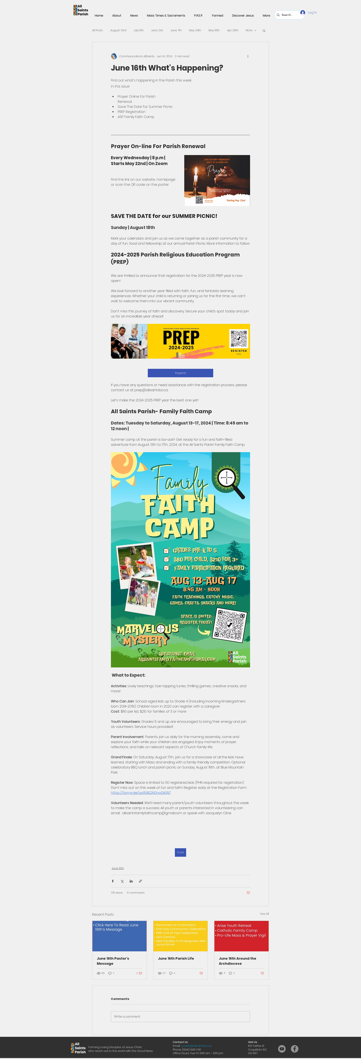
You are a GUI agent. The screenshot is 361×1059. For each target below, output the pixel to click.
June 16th (118, 868)
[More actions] (248, 56)
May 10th (214, 30)
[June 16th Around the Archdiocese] (241, 936)
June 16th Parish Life (176, 958)
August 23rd (118, 30)
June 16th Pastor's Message (113, 961)
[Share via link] (140, 881)
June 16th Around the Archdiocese (237, 961)
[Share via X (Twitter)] (122, 881)
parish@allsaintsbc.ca (197, 1046)
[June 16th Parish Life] (180, 936)
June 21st (157, 30)
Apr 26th (232, 30)
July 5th (139, 30)
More (249, 30)
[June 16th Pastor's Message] (119, 936)
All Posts (97, 30)
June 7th (176, 30)
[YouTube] (282, 1049)
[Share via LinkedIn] (131, 881)
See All (264, 914)
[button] (264, 30)
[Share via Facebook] (113, 881)
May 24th (195, 30)
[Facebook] (294, 1049)
